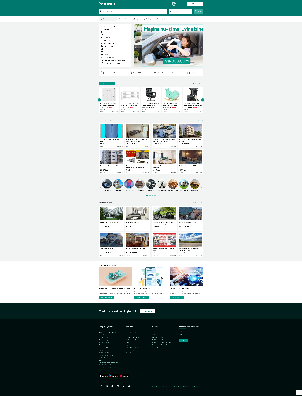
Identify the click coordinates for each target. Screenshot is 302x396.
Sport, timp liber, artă (106, 352)
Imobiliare (102, 335)
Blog (153, 332)
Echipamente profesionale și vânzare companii (108, 363)
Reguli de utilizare (132, 345)
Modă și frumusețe (105, 342)
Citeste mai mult (105, 297)
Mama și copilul (104, 350)
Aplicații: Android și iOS (133, 337)
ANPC (154, 335)
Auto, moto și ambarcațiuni (108, 332)
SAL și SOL (155, 347)
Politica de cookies (158, 340)
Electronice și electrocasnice (109, 340)
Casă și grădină (104, 347)
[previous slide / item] (135, 45)
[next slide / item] (201, 45)
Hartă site (129, 352)
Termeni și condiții (158, 337)
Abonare (183, 340)
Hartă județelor (131, 350)
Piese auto (102, 345)
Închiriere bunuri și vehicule (108, 367)
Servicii (101, 360)
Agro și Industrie (104, 357)
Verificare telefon (131, 340)
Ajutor (128, 342)
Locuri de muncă (104, 337)
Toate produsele (198, 83)
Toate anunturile (198, 120)
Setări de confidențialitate (161, 345)
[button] (193, 65)
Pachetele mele (131, 332)
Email (180, 332)
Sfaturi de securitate (132, 347)
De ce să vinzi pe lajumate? (135, 335)
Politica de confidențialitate (161, 342)
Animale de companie (106, 355)
